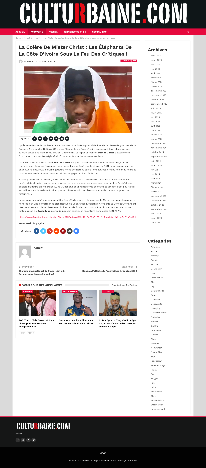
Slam (153, 396)
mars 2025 (156, 130)
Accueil (20, 32)
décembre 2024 (158, 143)
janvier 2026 (157, 86)
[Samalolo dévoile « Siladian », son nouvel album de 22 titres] (78, 303)
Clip (153, 286)
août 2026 (156, 56)
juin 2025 (155, 117)
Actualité (37, 32)
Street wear (157, 405)
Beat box (155, 264)
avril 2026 (155, 73)
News (103, 453)
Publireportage (158, 365)
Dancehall (155, 299)
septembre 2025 (159, 104)
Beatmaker (156, 269)
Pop (153, 356)
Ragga (154, 370)
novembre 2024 (158, 148)
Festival (154, 321)
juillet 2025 (156, 113)
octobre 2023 (157, 205)
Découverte (156, 304)
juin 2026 (155, 64)
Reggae (154, 378)
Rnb (153, 383)
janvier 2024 (157, 192)
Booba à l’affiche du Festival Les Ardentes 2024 (109, 271)
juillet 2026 (156, 60)
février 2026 (157, 82)
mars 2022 (156, 222)
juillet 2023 (156, 218)
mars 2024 (156, 183)
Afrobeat (155, 251)
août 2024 (156, 161)
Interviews (156, 330)
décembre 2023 (158, 196)
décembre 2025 (158, 91)
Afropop (155, 256)
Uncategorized (158, 409)
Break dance (157, 278)
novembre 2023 (158, 200)
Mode (153, 339)
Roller (154, 387)
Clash (153, 282)
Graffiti (154, 326)
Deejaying (155, 308)
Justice (154, 335)
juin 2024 (155, 170)
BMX (153, 273)
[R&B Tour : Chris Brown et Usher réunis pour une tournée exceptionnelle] (37, 303)
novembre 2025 (158, 95)
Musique (155, 343)
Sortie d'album (70, 291)
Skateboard (156, 392)
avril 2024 (155, 178)
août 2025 (156, 108)
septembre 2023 (159, 209)
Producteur (156, 361)
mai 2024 (155, 174)
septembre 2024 (159, 157)
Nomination (156, 348)
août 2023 (156, 214)
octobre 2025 (157, 99)
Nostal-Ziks (99, 32)
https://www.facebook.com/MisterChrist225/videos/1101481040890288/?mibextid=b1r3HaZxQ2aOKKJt (77, 217)
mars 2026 (156, 78)
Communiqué (157, 291)
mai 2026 (155, 69)
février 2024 (157, 187)
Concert (155, 295)
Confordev (132, 460)
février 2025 (157, 135)
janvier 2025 (157, 139)
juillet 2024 (156, 165)
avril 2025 (155, 126)
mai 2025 (155, 121)
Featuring (155, 317)
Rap (134, 61)
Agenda (53, 32)
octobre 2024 (157, 152)
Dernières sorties (74, 32)
